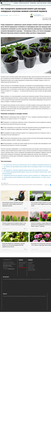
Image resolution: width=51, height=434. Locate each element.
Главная (16, 3)
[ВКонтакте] (43, 19)
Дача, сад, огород (41, 3)
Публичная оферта (22, 263)
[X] (48, 19)
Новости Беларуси (24, 3)
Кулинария (33, 3)
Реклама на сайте (22, 267)
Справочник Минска (22, 262)
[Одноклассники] (45, 19)
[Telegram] (46, 19)
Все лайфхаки (30, 262)
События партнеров (31, 268)
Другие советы (31, 267)
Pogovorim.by (6, 259)
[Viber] (50, 19)
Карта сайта (21, 266)
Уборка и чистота (31, 266)
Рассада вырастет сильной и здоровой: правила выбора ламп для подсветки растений (26, 170)
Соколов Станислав (37, 14)
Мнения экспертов (31, 270)
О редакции (21, 264)
